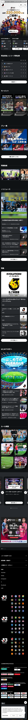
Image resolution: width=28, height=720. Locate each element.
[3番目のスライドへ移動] (15, 35)
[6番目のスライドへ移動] (16, 508)
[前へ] (2, 492)
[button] (21, 5)
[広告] (14, 530)
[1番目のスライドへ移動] (12, 35)
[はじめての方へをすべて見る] (14, 370)
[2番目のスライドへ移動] (11, 508)
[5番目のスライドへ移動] (15, 508)
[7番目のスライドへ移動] (17, 508)
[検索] (25, 5)
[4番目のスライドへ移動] (16, 35)
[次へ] (25, 492)
